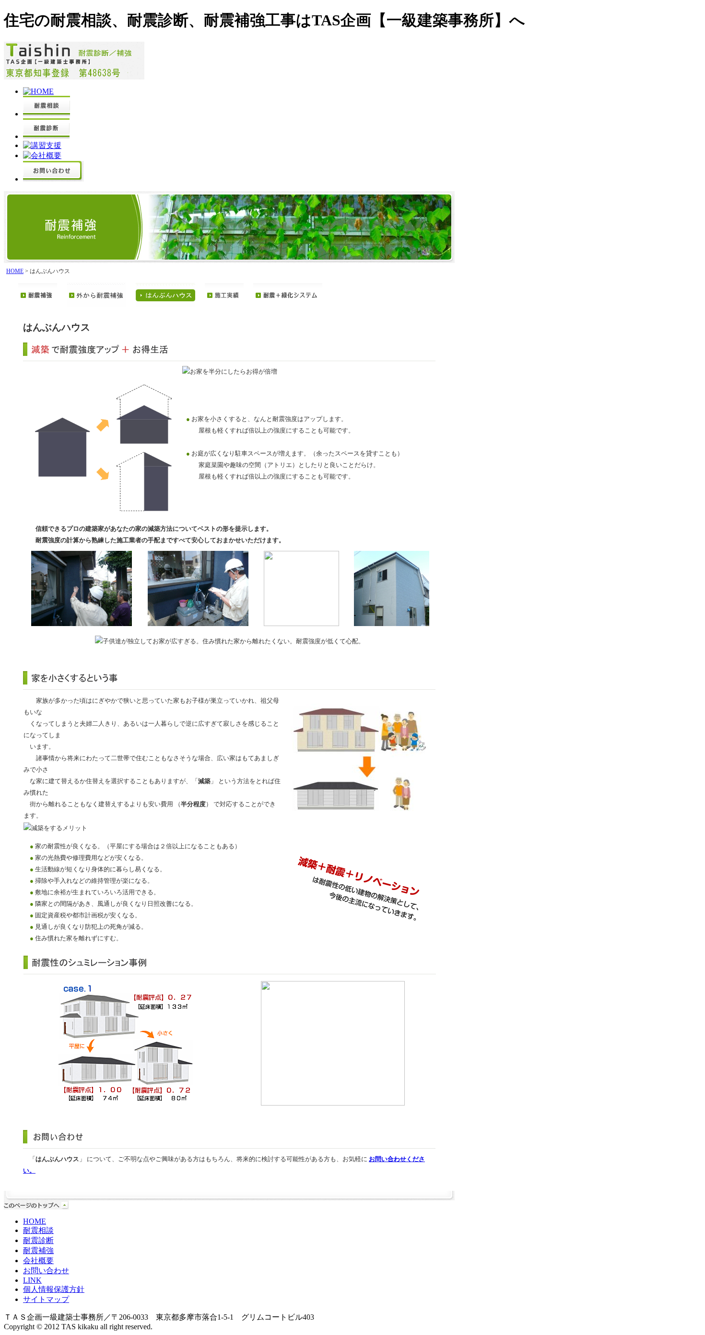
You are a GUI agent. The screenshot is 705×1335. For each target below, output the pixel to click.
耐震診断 (38, 1240)
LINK (32, 1280)
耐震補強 (38, 1250)
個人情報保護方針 (53, 1289)
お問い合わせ (46, 1271)
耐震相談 (38, 1230)
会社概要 (38, 1260)
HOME (15, 271)
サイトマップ (46, 1299)
